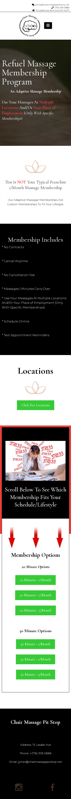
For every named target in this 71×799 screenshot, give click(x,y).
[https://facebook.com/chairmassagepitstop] (52, 787)
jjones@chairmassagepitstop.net (52, 4)
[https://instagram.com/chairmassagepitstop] (19, 787)
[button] (48, 25)
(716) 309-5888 (61, 7)
